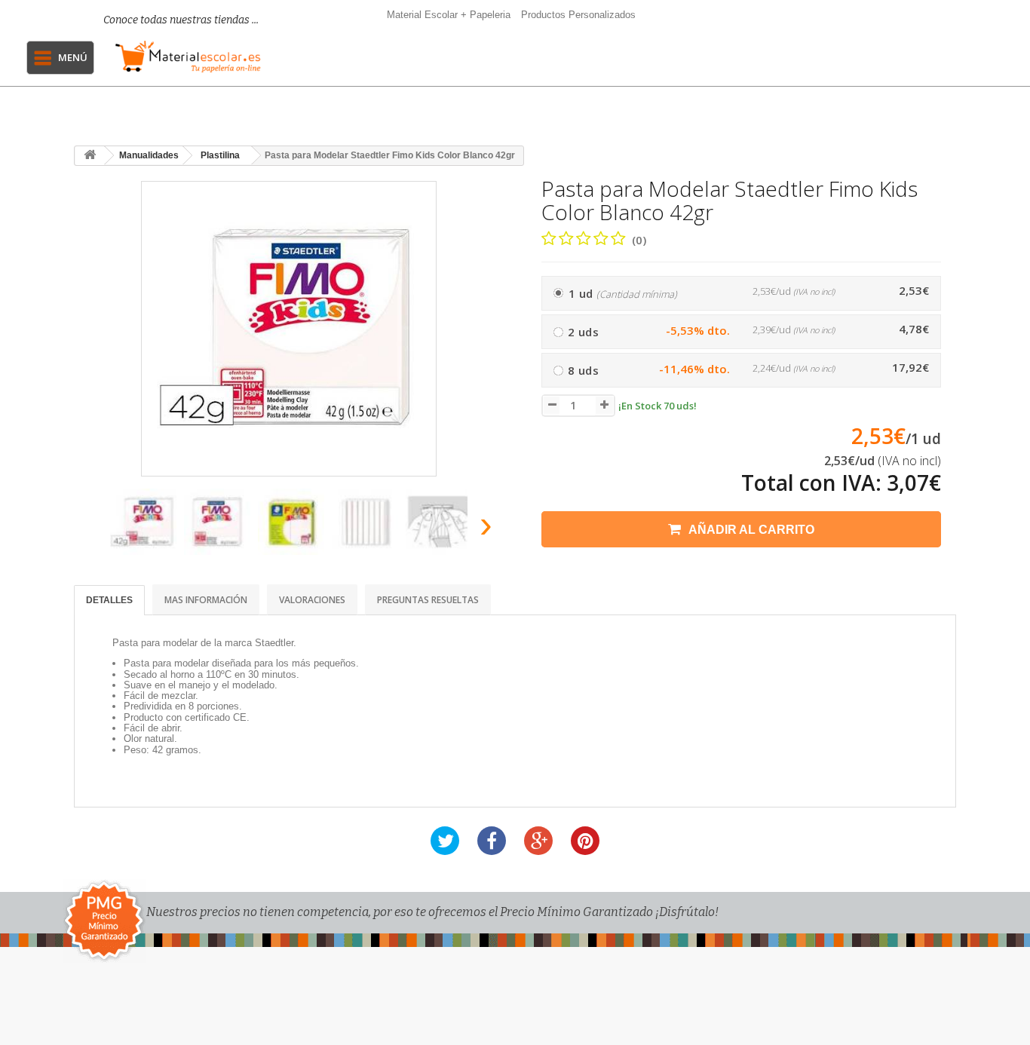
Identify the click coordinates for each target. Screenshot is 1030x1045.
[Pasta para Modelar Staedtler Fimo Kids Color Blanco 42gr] (143, 522)
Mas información (205, 599)
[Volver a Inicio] (89, 155)
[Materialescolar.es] (188, 56)
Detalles (109, 600)
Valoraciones (312, 599)
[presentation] (91, 528)
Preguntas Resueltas (428, 599)
